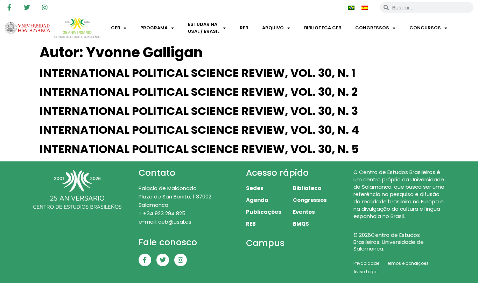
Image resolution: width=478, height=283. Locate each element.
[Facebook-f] (9, 7)
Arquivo (273, 27)
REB (244, 27)
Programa (154, 27)
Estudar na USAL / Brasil (203, 28)
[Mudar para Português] (351, 7)
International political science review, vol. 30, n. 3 (199, 111)
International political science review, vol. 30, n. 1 (198, 73)
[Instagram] (44, 7)
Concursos (425, 27)
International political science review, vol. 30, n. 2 (199, 92)
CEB (115, 27)
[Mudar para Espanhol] (364, 7)
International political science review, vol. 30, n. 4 (199, 130)
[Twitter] (27, 7)
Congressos (372, 27)
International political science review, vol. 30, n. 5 (199, 149)
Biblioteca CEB (322, 27)
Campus (265, 243)
